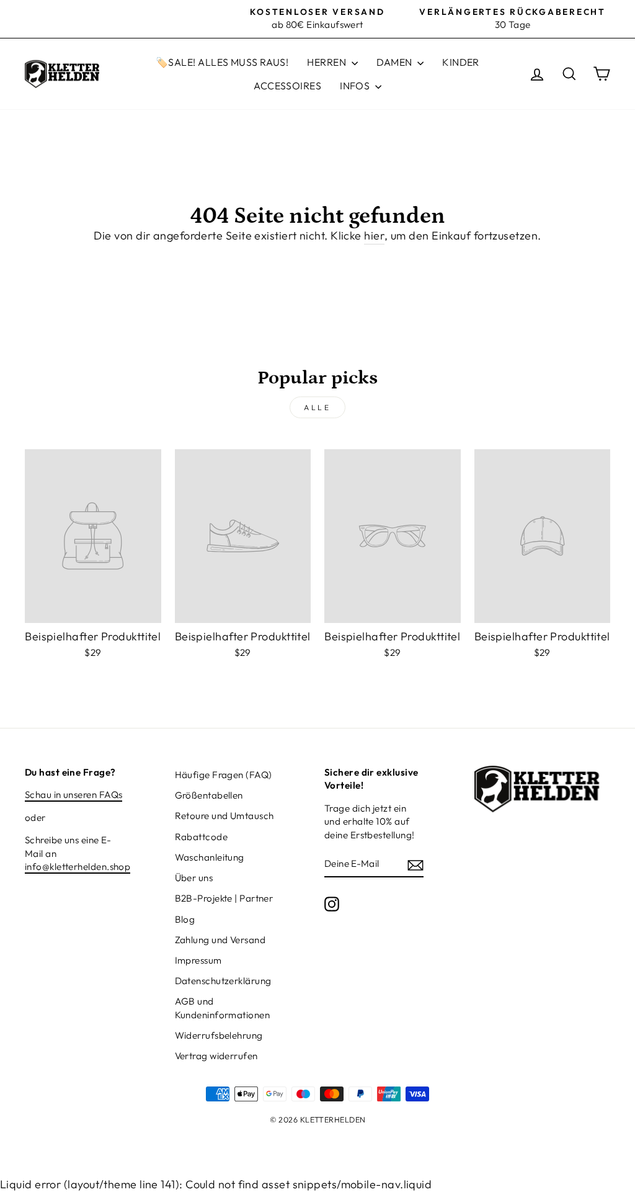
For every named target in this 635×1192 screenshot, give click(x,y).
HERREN (327, 62)
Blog (185, 919)
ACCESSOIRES (287, 85)
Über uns (194, 878)
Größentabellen (209, 795)
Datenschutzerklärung (223, 981)
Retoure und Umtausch (224, 816)
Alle (317, 407)
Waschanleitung (209, 857)
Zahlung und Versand (220, 940)
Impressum (198, 960)
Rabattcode (201, 837)
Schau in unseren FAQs (73, 794)
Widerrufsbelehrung (219, 1035)
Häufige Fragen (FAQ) (223, 775)
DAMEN (395, 62)
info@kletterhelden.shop (77, 866)
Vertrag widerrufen (216, 1056)
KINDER (460, 62)
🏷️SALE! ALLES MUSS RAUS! (222, 62)
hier (374, 235)
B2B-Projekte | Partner (224, 898)
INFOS (356, 85)
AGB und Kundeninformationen (222, 1007)
